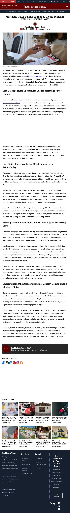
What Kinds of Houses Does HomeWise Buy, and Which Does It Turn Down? (42, 419)
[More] (21, 362)
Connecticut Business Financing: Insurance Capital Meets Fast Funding (42, 443)
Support (38, 468)
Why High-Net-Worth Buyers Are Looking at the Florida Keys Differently (26, 443)
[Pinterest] (14, 362)
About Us (39, 459)
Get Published (61, 11)
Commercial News (10, 11)
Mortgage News (22, 11)
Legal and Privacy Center (41, 463)
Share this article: (9, 358)
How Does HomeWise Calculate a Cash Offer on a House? (59, 418)
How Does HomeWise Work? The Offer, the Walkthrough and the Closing (9, 443)
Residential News (35, 11)
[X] (7, 362)
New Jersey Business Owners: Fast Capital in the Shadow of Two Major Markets (9, 419)
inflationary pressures (36, 76)
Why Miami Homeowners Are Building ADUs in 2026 (59, 442)
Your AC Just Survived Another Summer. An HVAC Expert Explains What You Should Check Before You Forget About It (27, 421)
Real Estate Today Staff (35, 27)
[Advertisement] (35, 131)
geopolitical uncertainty (11, 103)
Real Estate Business (48, 11)
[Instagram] (17, 362)
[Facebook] (3, 362)
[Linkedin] (10, 362)
